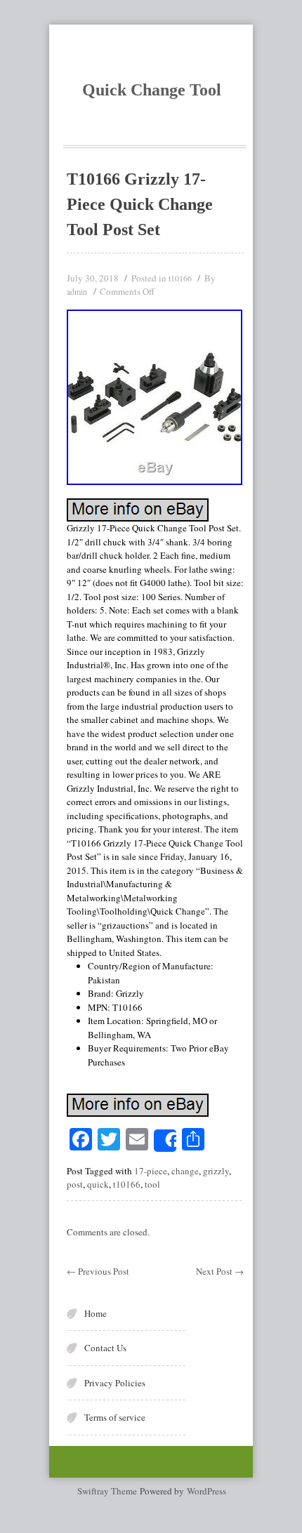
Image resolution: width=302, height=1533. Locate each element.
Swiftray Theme (108, 1491)
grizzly (216, 1170)
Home (95, 1313)
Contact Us (105, 1347)
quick (98, 1184)
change (185, 1170)
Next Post (220, 1271)
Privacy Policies (114, 1382)
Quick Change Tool (151, 90)
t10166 (180, 278)
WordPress (206, 1491)
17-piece (150, 1170)
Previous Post (98, 1271)
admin (77, 291)
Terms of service (114, 1417)
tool (152, 1184)
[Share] (165, 1140)
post (75, 1184)
